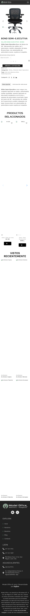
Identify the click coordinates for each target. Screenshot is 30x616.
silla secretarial (10, 72)
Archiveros (4, 375)
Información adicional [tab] (20, 84)
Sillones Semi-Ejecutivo (21, 70)
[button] (3, 21)
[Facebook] (12, 512)
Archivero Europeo (22, 497)
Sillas (10, 70)
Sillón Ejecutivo (6, 73)
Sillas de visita (9, 237)
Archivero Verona (21, 376)
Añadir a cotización (12, 65)
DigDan (16, 586)
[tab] (6, 84)
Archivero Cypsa (6, 376)
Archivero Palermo (7, 497)
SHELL (22, 240)
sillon (17, 72)
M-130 (8, 239)
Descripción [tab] (6, 84)
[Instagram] (17, 512)
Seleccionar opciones (7, 243)
